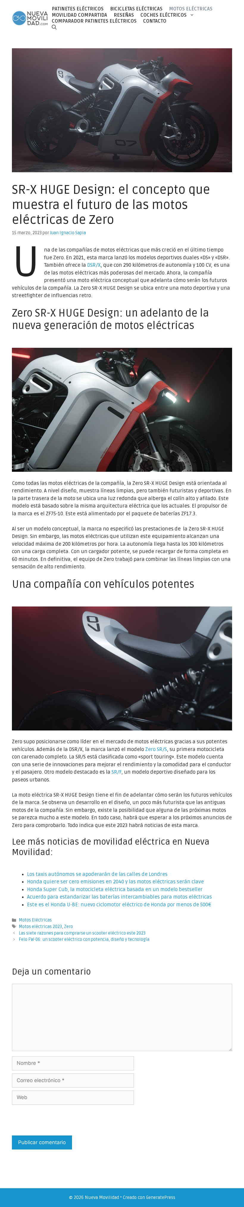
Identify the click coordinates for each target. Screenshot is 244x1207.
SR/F (116, 772)
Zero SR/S (156, 749)
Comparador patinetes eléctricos (94, 21)
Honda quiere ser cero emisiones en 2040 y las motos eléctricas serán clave (115, 882)
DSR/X (94, 265)
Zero (68, 926)
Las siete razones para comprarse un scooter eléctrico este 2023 (82, 933)
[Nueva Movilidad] (30, 18)
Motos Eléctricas (190, 9)
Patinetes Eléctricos (78, 9)
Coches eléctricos (163, 15)
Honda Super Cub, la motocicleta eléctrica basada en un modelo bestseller (115, 889)
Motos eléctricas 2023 (40, 926)
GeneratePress (160, 1197)
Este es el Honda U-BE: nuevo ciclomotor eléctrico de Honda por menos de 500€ (119, 905)
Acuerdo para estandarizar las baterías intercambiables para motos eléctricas (119, 897)
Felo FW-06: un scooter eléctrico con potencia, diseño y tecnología (84, 939)
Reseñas (124, 15)
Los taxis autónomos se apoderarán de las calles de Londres (97, 874)
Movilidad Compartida (79, 15)
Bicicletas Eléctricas (136, 9)
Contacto (154, 21)
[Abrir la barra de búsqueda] (54, 27)
